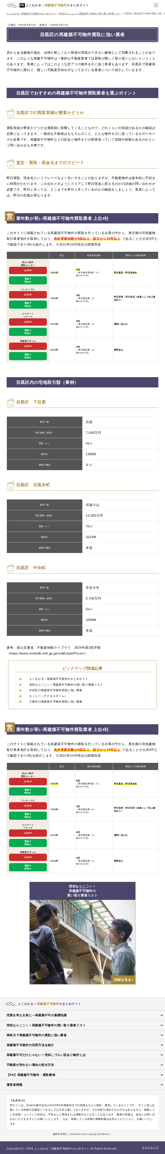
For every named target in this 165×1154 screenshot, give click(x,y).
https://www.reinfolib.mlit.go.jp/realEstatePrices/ (47, 653)
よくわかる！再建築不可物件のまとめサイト (58, 678)
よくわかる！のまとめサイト (57, 5)
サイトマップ (150, 1147)
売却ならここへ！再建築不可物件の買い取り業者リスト (66, 684)
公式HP (28, 270)
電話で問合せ (27, 280)
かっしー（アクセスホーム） (48, 696)
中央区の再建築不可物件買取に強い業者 (55, 690)
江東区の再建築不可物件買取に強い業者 (55, 701)
